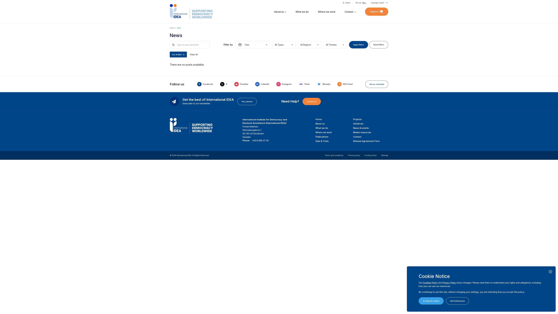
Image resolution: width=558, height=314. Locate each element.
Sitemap (384, 155)
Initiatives (358, 123)
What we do (302, 11)
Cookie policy (371, 155)
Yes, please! (247, 101)
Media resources (362, 132)
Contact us (312, 101)
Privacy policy (354, 155)
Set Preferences (457, 301)
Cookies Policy (430, 282)
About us (279, 11)
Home (172, 28)
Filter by (228, 44)
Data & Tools (322, 141)
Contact (349, 11)
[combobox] (300, 44)
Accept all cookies (431, 301)
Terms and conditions (334, 155)
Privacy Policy (449, 282)
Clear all (194, 54)
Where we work (326, 11)
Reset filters (378, 44)
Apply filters (358, 44)
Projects (357, 119)
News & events (361, 128)
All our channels (377, 84)
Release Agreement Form (366, 141)
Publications (321, 136)
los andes (177, 54)
